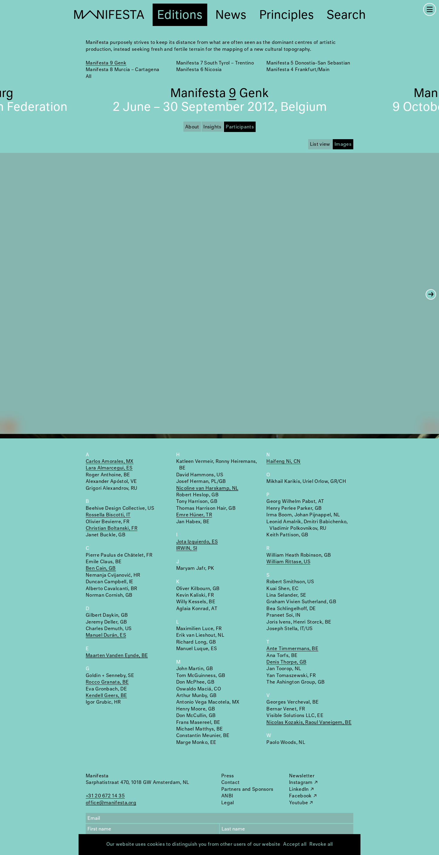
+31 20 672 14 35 (105, 796)
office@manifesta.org (111, 803)
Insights (212, 127)
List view (320, 144)
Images (342, 144)
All (88, 76)
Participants (240, 127)
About (192, 127)
